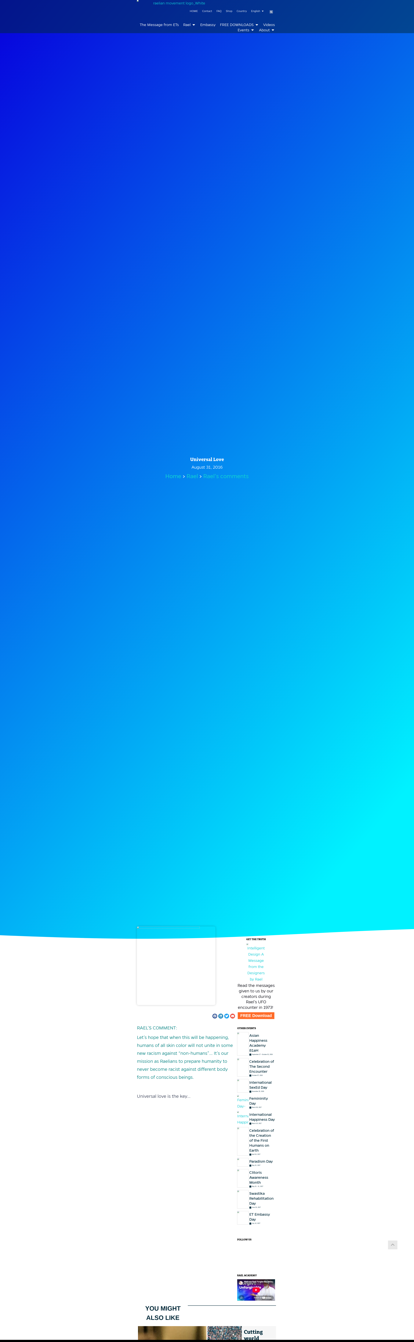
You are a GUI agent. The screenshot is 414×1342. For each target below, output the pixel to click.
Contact (207, 11)
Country (242, 11)
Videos (269, 24)
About (264, 30)
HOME (194, 11)
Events (243, 30)
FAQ (219, 11)
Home (173, 476)
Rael (187, 24)
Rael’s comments (226, 476)
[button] (271, 11)
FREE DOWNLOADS (237, 24)
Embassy (208, 24)
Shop (229, 11)
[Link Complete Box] (256, 1044)
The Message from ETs (159, 24)
